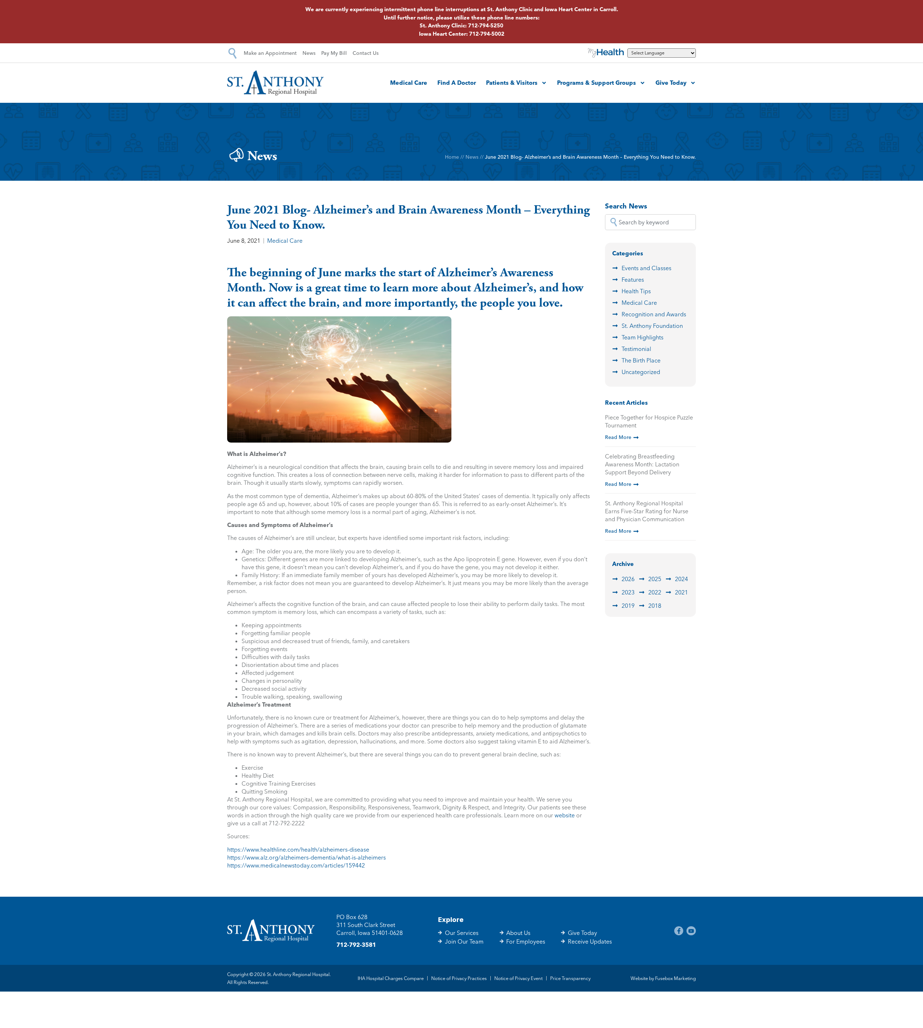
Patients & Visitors (512, 82)
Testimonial (636, 348)
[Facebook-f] (679, 931)
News (471, 157)
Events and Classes (646, 268)
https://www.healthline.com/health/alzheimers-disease (298, 849)
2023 (628, 592)
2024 (681, 579)
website (565, 815)
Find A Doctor (456, 82)
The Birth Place (641, 360)
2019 (628, 605)
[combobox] (650, 222)
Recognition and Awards (654, 314)
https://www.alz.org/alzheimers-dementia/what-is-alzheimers (306, 857)
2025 (654, 579)
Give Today (670, 82)
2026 (628, 579)
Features (633, 279)
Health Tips (636, 291)
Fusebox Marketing (675, 978)
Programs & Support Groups (596, 82)
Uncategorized (641, 371)
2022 (654, 592)
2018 (654, 605)
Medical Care (408, 82)
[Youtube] (691, 931)
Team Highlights (642, 337)
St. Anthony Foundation (652, 325)
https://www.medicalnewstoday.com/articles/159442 (296, 865)
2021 (681, 592)
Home (452, 157)
